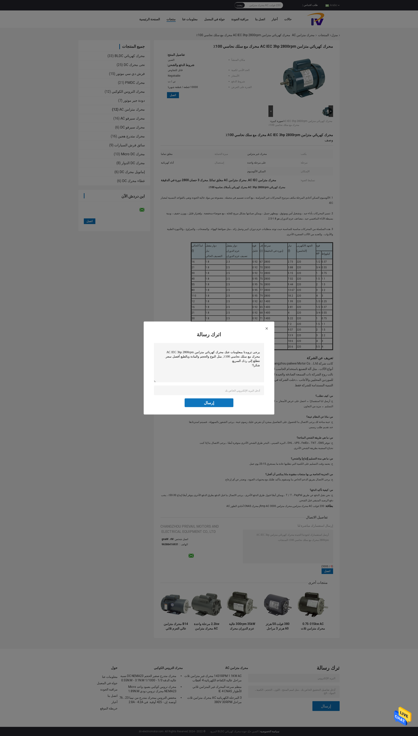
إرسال (209, 402)
